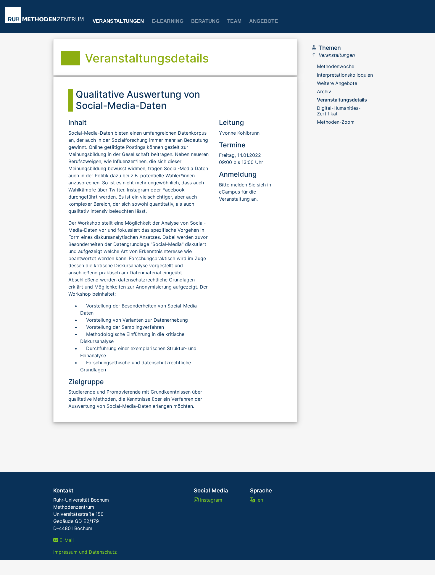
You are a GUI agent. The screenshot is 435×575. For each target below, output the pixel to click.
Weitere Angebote (337, 83)
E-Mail (66, 540)
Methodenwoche (335, 66)
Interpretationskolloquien (345, 75)
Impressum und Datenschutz (85, 552)
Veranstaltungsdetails (342, 100)
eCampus (229, 192)
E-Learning (167, 21)
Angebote (263, 21)
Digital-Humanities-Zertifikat (338, 110)
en (259, 500)
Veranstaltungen (118, 21)
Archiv (324, 91)
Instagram (210, 500)
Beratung (205, 21)
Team (234, 21)
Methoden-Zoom (336, 122)
